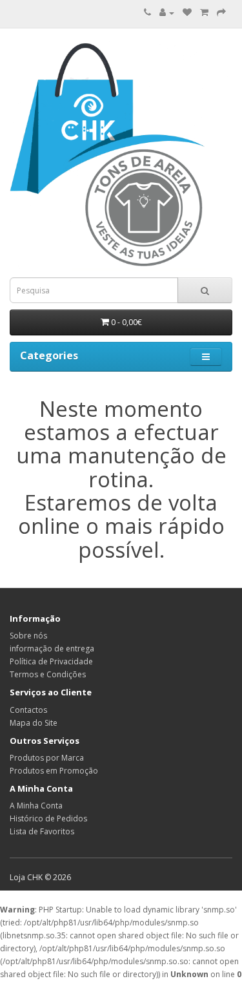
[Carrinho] (204, 12)
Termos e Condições (48, 674)
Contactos (28, 709)
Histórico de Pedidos (48, 818)
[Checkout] (221, 12)
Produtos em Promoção (54, 770)
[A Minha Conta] (166, 12)
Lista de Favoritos (42, 831)
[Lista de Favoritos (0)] (187, 12)
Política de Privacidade (51, 661)
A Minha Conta (36, 805)
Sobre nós (28, 635)
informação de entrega (52, 648)
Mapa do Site (33, 722)
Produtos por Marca (47, 757)
